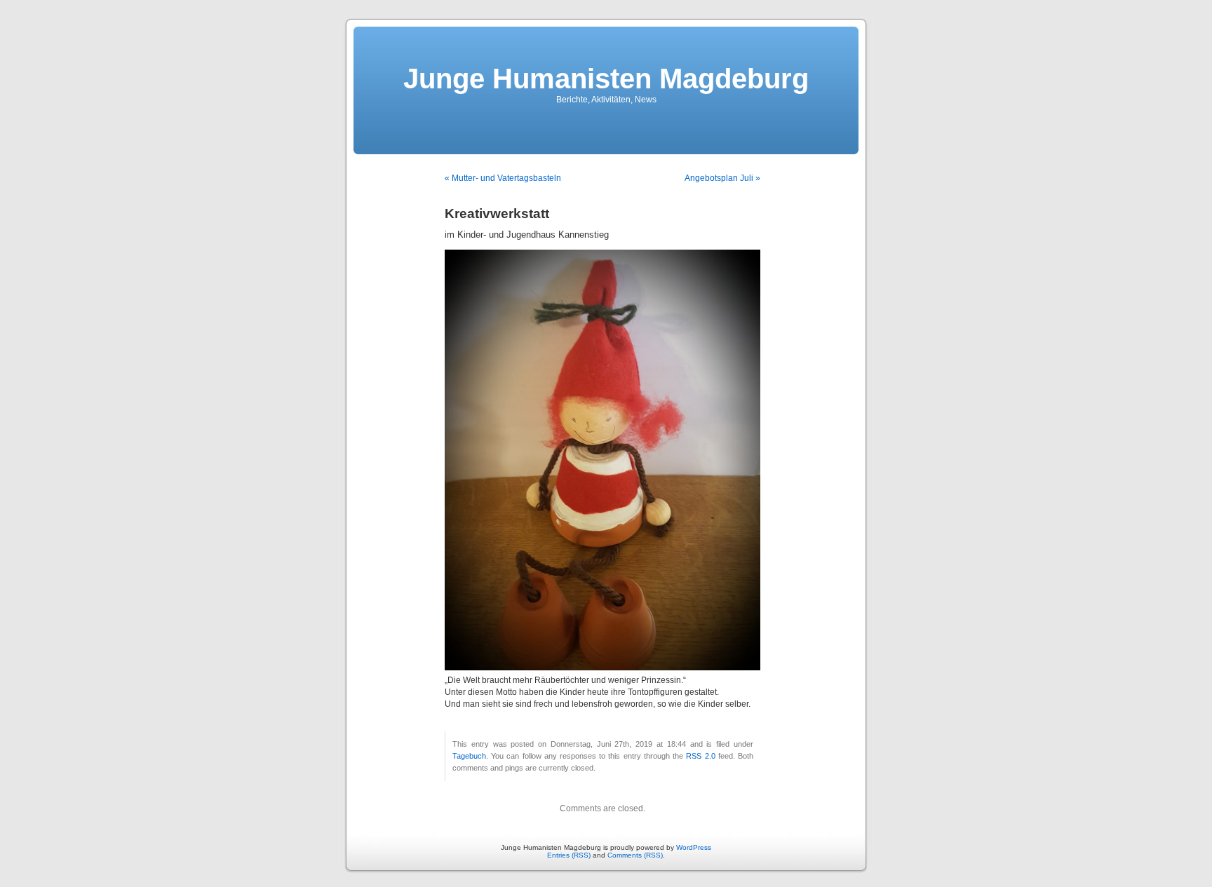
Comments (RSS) (635, 855)
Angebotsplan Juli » (722, 178)
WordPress (693, 847)
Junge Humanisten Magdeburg (606, 78)
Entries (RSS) (569, 855)
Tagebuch (469, 756)
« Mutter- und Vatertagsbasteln (503, 178)
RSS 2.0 (700, 756)
